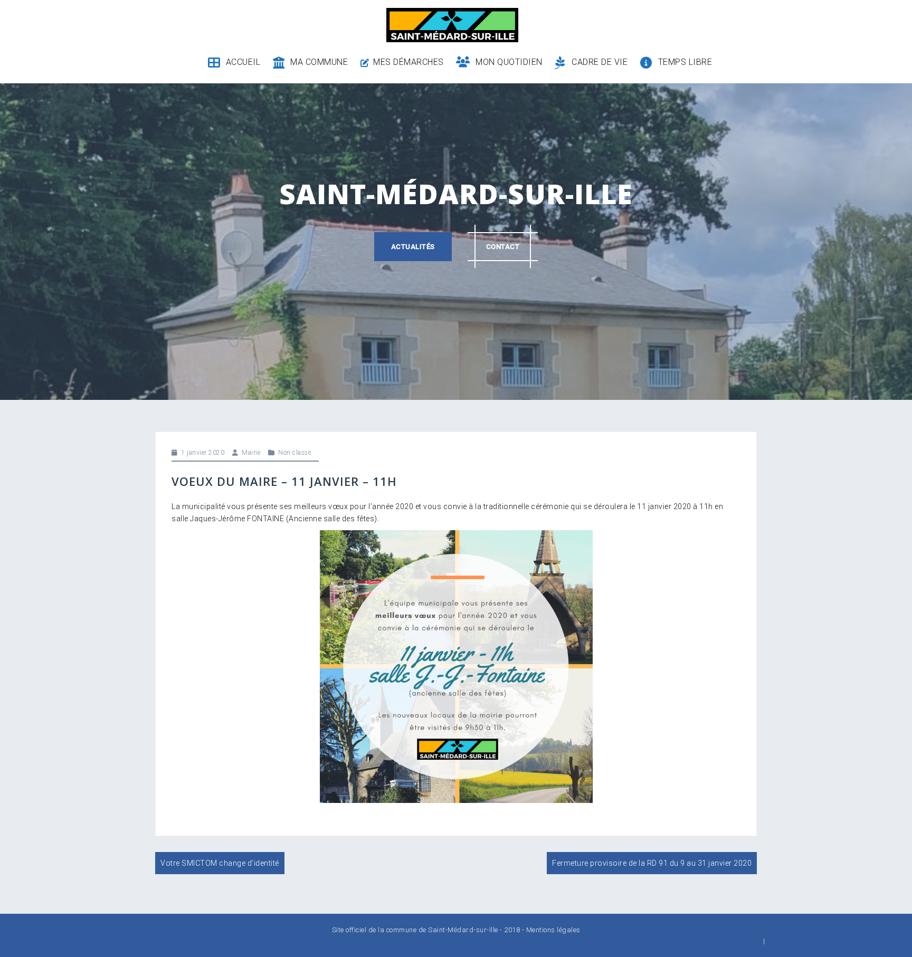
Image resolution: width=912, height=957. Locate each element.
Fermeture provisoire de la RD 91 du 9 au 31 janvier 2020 (652, 863)
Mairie (251, 452)
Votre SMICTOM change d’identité (219, 863)
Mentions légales (553, 930)
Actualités (413, 247)
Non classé (294, 452)
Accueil (243, 62)
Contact (503, 247)
